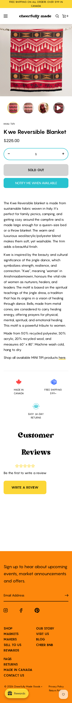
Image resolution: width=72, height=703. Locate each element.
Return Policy (56, 690)
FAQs (8, 659)
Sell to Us (13, 645)
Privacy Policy (56, 686)
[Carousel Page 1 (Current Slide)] (13, 108)
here (62, 358)
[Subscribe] (66, 595)
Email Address (12, 591)
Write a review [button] (25, 487)
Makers (10, 639)
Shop (8, 628)
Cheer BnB (44, 645)
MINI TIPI (9, 123)
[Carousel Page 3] (44, 108)
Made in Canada (18, 670)
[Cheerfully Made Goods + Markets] (35, 17)
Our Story (45, 628)
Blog (40, 639)
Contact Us (14, 675)
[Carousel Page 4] (59, 108)
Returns (11, 664)
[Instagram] (6, 611)
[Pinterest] (37, 611)
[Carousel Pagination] (36, 108)
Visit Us (42, 634)
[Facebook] (21, 611)
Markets (11, 634)
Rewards (11, 650)
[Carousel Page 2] (28, 108)
